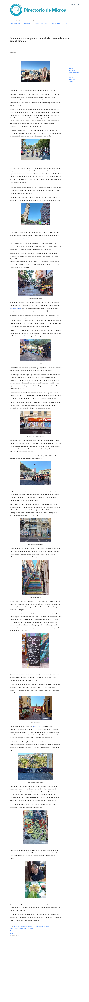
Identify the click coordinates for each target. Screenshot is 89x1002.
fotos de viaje (72, 77)
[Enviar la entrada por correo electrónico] (10, 931)
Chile (70, 66)
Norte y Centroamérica (41, 23)
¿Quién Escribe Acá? (14, 23)
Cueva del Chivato (16, 308)
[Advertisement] (33, 982)
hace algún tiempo (22, 557)
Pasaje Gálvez (36, 726)
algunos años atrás (28, 238)
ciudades (71, 68)
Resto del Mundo (55, 23)
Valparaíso (71, 81)
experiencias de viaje (74, 72)
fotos (70, 75)
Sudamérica (27, 23)
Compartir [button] (72, 58)
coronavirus (72, 70)
